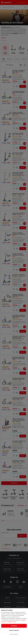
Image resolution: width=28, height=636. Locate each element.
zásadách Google (11, 621)
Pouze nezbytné (14, 634)
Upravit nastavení (14, 630)
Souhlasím (14, 625)
